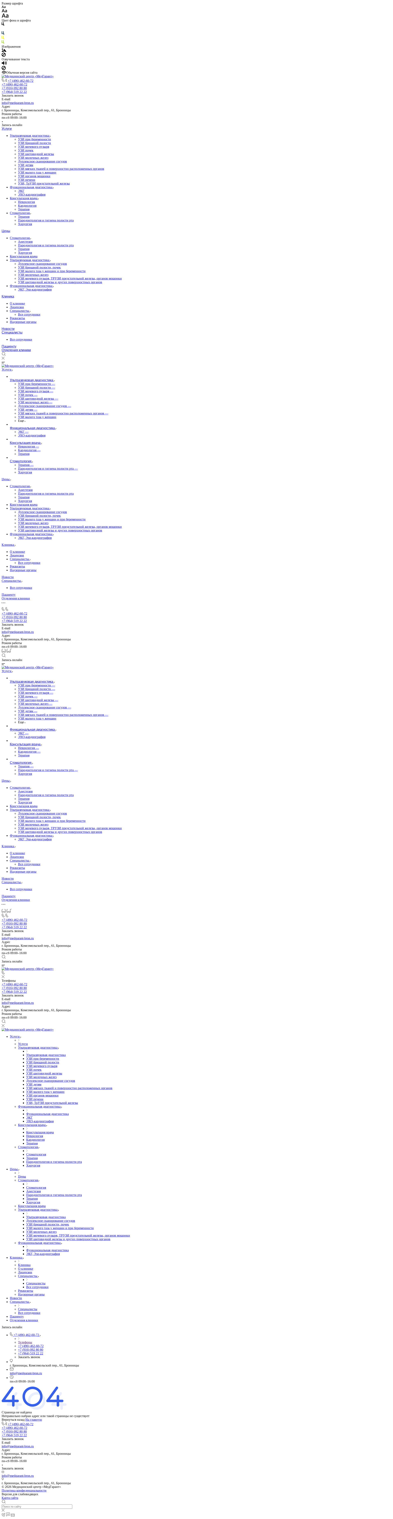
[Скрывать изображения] (4, 55)
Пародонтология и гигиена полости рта (46, 220)
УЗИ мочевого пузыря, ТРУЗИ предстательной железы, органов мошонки (70, 278)
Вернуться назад (13, 1419)
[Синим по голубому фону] (3, 34)
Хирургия (25, 224)
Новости (8, 329)
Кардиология (27, 205)
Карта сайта (10, 1498)
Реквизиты (17, 318)
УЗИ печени (26, 180)
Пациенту (9, 346)
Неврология (26, 202)
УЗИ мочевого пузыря (33, 146)
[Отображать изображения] (4, 50)
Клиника (8, 296)
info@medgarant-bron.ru (18, 103)
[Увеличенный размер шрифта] (5, 16)
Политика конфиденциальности (24, 1490)
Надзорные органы (23, 322)
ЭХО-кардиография (31, 194)
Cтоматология (20, 238)
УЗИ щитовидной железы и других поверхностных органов (60, 282)
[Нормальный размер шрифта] (4, 11)
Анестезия (25, 241)
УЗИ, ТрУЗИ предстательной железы (44, 183)
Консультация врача (24, 198)
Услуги (7, 128)
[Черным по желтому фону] (3, 38)
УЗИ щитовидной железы (36, 154)
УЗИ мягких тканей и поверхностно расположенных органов (61, 168)
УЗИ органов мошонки (34, 176)
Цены (6, 231)
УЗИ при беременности (34, 139)
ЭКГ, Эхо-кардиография (35, 289)
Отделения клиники (16, 350)
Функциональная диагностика (31, 187)
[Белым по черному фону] (3, 29)
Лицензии (17, 307)
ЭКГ (21, 191)
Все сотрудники (29, 314)
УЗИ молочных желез (33, 157)
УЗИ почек (25, 150)
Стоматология (20, 213)
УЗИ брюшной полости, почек (39, 267)
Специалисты (20, 311)
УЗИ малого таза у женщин (37, 172)
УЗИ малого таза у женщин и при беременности (52, 271)
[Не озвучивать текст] (4, 69)
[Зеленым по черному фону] (3, 43)
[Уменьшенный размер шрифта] (4, 7)
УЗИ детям (25, 165)
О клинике (17, 303)
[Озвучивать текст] (4, 64)
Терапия (23, 209)
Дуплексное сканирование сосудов (42, 161)
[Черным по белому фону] (3, 25)
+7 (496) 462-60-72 (20, 80)
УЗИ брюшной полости (34, 143)
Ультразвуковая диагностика (30, 135)
